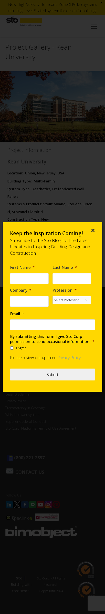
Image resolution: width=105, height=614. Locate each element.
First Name (22, 267)
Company (21, 290)
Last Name (64, 267)
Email (17, 313)
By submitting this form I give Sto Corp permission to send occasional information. (52, 339)
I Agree (21, 348)
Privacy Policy (69, 357)
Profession (64, 290)
